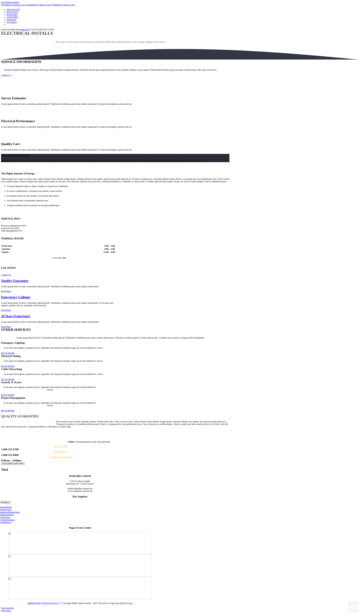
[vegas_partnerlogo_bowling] (80, 576)
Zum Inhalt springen (10, 2)
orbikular (24, 29)
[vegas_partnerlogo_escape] (80, 553)
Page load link (7, 608)
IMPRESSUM (34, 603)
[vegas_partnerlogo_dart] (80, 598)
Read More (6, 291)
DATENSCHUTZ (50, 603)
